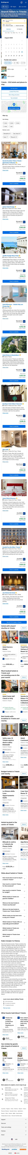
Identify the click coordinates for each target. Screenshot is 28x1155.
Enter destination (9, 20)
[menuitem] (5, 6)
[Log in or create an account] (21, 2)
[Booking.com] (5, 2)
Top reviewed (14, 98)
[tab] (8, 29)
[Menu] (26, 2)
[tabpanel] (14, 48)
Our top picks (14, 88)
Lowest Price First (14, 91)
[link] (5, 123)
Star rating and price (14, 94)
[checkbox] (22, 40)
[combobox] (14, 21)
